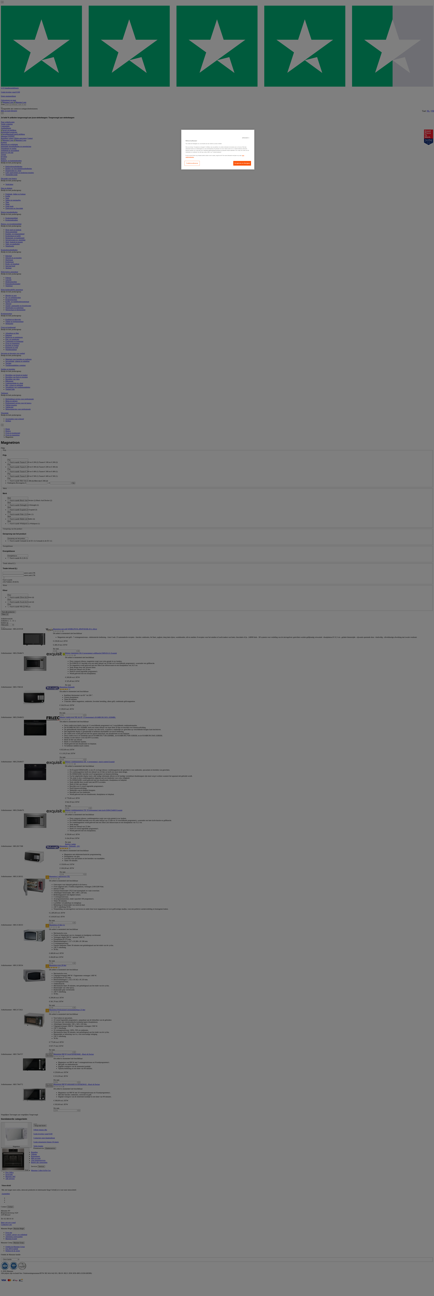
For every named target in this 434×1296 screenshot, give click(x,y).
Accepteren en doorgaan (242, 163)
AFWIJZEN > (246, 137)
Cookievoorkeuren (192, 163)
